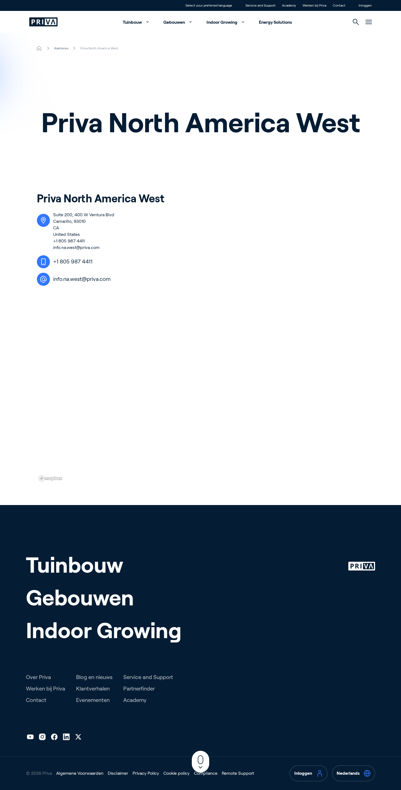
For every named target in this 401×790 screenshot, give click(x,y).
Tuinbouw (133, 22)
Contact (36, 700)
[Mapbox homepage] (50, 478)
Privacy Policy (146, 773)
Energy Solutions (275, 22)
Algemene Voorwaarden (79, 773)
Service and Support (148, 677)
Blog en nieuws (94, 677)
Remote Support (238, 773)
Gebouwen (174, 22)
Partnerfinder (139, 689)
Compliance (205, 773)
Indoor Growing (222, 22)
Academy (134, 700)
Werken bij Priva (45, 689)
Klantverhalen (93, 689)
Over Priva (38, 677)
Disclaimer (118, 773)
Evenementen (93, 700)
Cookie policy (176, 773)
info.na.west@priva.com (76, 247)
